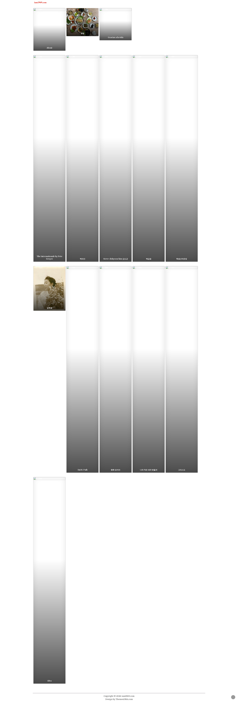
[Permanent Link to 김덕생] (49, 288)
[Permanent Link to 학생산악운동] (182, 158)
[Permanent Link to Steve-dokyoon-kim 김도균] (116, 158)
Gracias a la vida (115, 37)
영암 (82, 33)
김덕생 (49, 308)
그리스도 (181, 470)
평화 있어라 (115, 470)
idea (50, 681)
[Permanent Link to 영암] (82, 22)
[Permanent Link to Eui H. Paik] (82, 369)
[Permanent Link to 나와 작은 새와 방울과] (149, 369)
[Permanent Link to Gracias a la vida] (116, 24)
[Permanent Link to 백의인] (82, 158)
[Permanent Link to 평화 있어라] (116, 369)
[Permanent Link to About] (49, 29)
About (49, 48)
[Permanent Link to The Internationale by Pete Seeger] (49, 158)
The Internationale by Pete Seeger (49, 257)
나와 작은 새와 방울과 (148, 470)
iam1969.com (40, 2)
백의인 (82, 259)
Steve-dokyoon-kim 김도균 (115, 259)
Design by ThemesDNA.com (119, 699)
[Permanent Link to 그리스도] (182, 369)
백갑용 (148, 259)
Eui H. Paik (82, 470)
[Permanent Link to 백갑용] (149, 158)
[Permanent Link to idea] (49, 580)
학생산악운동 (181, 259)
